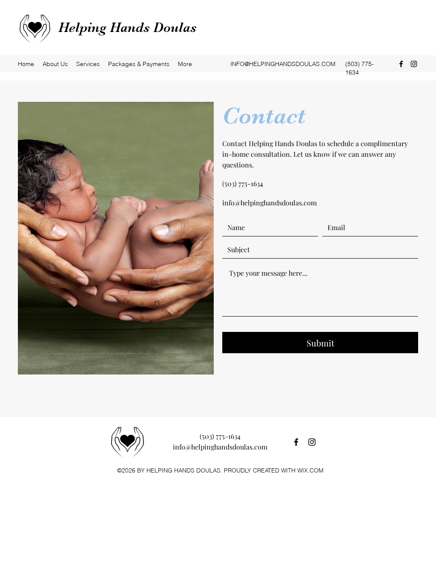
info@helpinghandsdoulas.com (269, 202)
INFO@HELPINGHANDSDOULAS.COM (283, 64)
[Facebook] (401, 64)
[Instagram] (414, 64)
